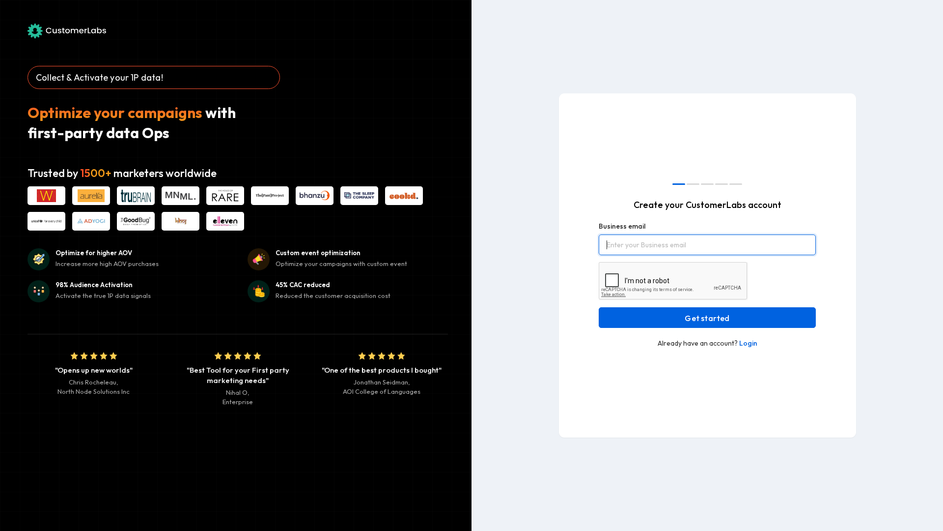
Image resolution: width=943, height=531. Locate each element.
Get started (707, 318)
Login (748, 343)
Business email (622, 226)
